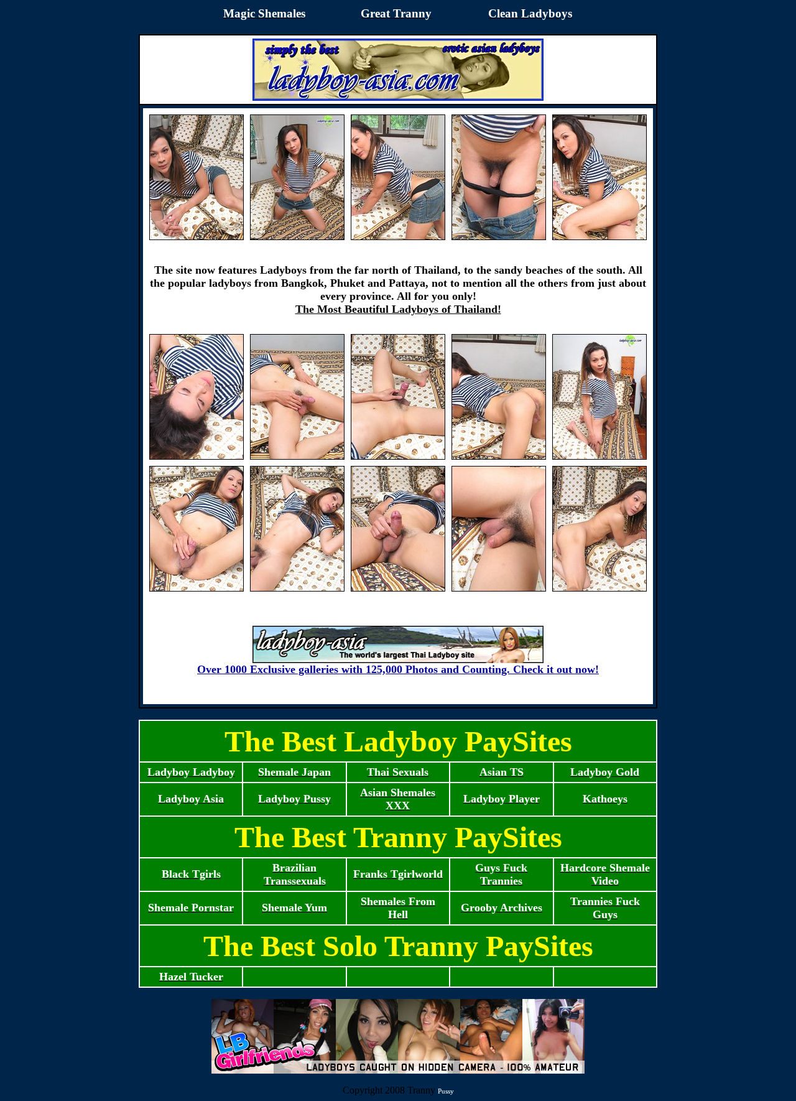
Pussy (446, 1091)
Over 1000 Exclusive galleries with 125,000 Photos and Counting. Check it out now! (398, 669)
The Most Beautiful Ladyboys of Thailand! (398, 309)
